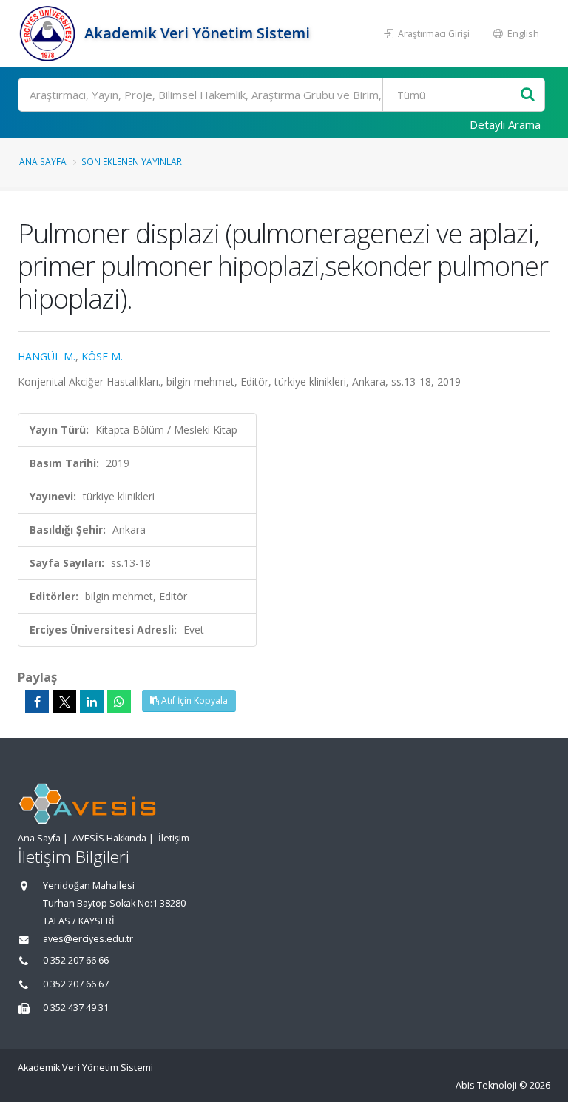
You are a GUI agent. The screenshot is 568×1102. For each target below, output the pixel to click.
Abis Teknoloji (486, 1085)
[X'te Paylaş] (64, 701)
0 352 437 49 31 (76, 1007)
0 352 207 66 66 (76, 960)
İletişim (173, 838)
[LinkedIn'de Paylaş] (92, 701)
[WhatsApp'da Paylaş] (119, 701)
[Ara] (527, 95)
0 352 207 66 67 (76, 984)
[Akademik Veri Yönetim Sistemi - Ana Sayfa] (49, 33)
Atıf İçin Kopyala (193, 700)
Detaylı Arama (505, 124)
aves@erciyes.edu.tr (88, 939)
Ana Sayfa (43, 161)
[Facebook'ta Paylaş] (37, 701)
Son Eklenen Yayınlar (131, 161)
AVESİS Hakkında (109, 838)
